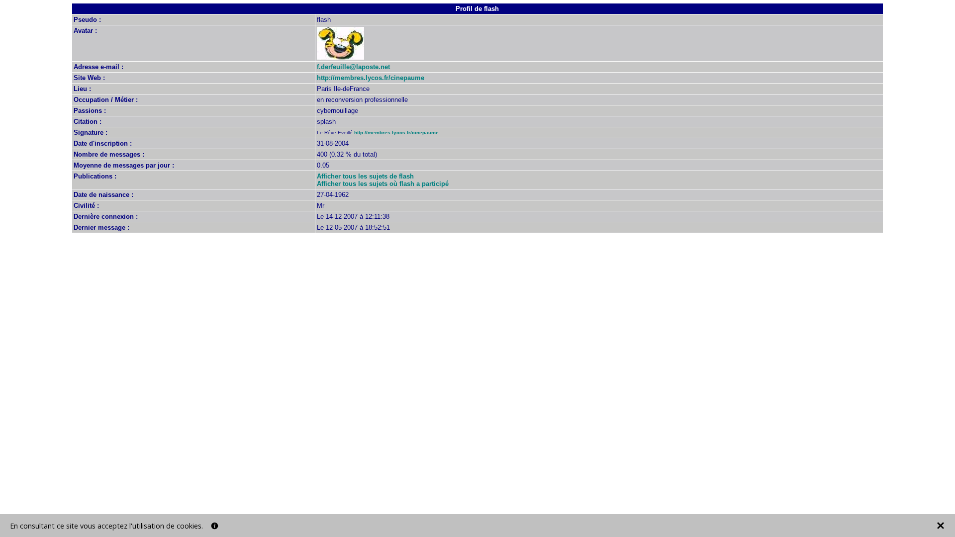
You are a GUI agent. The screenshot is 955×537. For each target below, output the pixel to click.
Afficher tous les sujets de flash (365, 176)
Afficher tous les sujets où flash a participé (383, 183)
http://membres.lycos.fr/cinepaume (370, 78)
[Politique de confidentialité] (214, 526)
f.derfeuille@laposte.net (353, 67)
